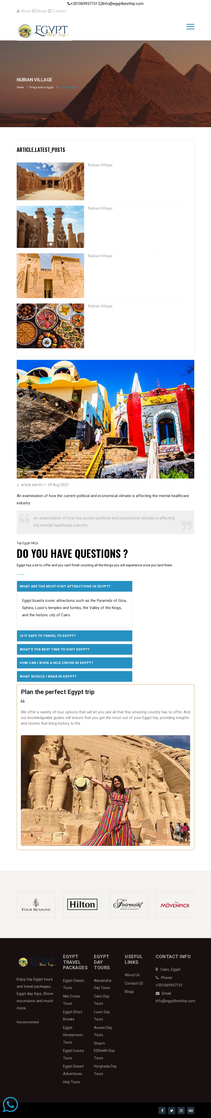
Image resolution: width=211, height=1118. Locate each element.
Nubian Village (100, 165)
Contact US (134, 983)
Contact (59, 11)
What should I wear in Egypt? (48, 676)
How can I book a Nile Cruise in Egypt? (56, 663)
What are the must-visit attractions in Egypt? (65, 586)
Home (20, 87)
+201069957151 (85, 3)
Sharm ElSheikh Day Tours (104, 1050)
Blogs (42, 11)
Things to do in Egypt (41, 87)
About (26, 11)
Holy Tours (71, 1082)
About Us (132, 975)
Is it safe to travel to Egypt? (48, 636)
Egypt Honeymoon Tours (73, 1035)
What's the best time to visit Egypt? (55, 649)
